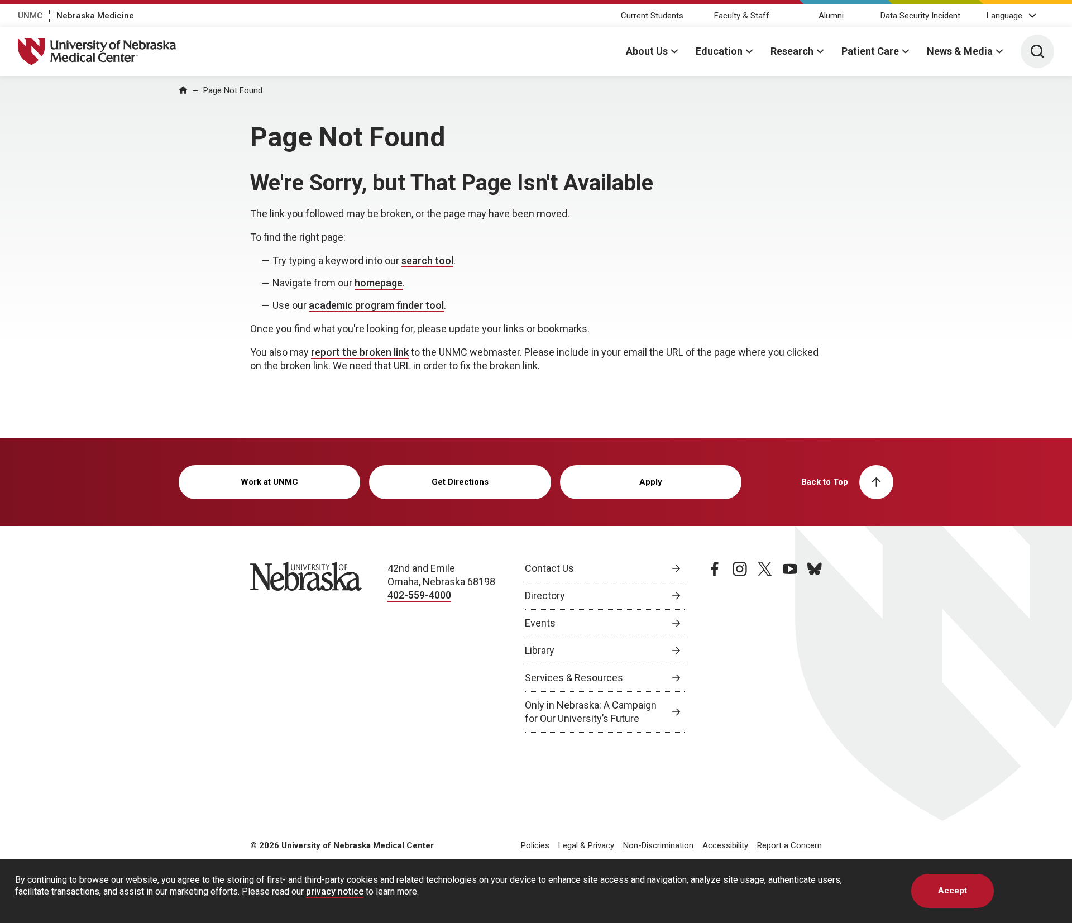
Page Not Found (232, 90)
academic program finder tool (376, 305)
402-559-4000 (419, 595)
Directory (545, 595)
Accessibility (725, 845)
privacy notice (334, 891)
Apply (650, 482)
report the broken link (360, 352)
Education (719, 51)
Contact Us (549, 568)
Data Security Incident (920, 16)
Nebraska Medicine (95, 16)
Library (539, 650)
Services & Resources (574, 677)
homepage (379, 283)
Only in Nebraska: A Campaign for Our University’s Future (591, 711)
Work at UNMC (269, 482)
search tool (427, 260)
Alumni (831, 16)
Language (1004, 16)
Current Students (652, 16)
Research (791, 51)
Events (540, 623)
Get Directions (460, 482)
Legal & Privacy (586, 845)
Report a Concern (789, 845)
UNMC (30, 16)
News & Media (960, 51)
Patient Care (870, 51)
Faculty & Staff (741, 16)
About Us (647, 51)
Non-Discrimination (658, 845)
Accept (952, 891)
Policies (535, 845)
